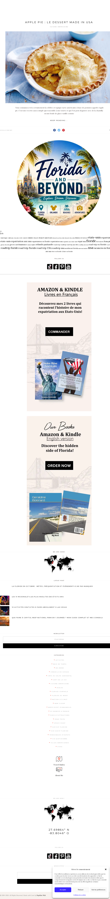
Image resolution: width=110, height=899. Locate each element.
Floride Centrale (60, 691)
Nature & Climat (60, 699)
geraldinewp (6, 130)
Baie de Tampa (60, 664)
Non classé (60, 703)
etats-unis (94, 237)
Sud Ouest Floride (60, 731)
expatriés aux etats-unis (70, 241)
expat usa (82, 241)
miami (29, 245)
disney (77, 238)
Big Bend (60, 668)
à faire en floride (67, 251)
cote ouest (23, 238)
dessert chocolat (70, 238)
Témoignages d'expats (60, 735)
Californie (11, 238)
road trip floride (27, 248)
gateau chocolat (5, 245)
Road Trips (60, 719)
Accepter (63, 890)
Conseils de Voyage (60, 672)
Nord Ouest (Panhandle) (60, 707)
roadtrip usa (58, 248)
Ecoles (60, 687)
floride (91, 241)
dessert (36, 238)
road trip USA (44, 248)
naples (33, 245)
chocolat (16, 238)
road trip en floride (97, 244)
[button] (106, 869)
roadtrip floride (9, 248)
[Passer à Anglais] (102, 5)
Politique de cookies (79, 895)
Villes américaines (60, 742)
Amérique (4, 238)
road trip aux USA (72, 245)
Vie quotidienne (59, 738)
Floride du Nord (60, 695)
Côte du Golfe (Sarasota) (60, 676)
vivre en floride (56, 251)
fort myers (99, 242)
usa (90, 248)
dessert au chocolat (58, 238)
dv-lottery (83, 238)
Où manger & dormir (59, 711)
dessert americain (45, 238)
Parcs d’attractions (60, 715)
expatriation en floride (41, 241)
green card (14, 244)
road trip (56, 245)
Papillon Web (41, 895)
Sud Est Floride (59, 727)
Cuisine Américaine (59, 26)
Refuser (80, 890)
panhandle (48, 244)
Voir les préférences (98, 890)
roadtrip (63, 245)
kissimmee (23, 245)
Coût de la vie (60, 680)
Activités (60, 660)
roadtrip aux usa (83, 245)
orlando (39, 244)
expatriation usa (56, 241)
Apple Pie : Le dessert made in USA (59, 22)
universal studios (83, 248)
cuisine (30, 238)
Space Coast (60, 723)
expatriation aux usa (21, 241)
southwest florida (71, 248)
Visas (59, 746)
